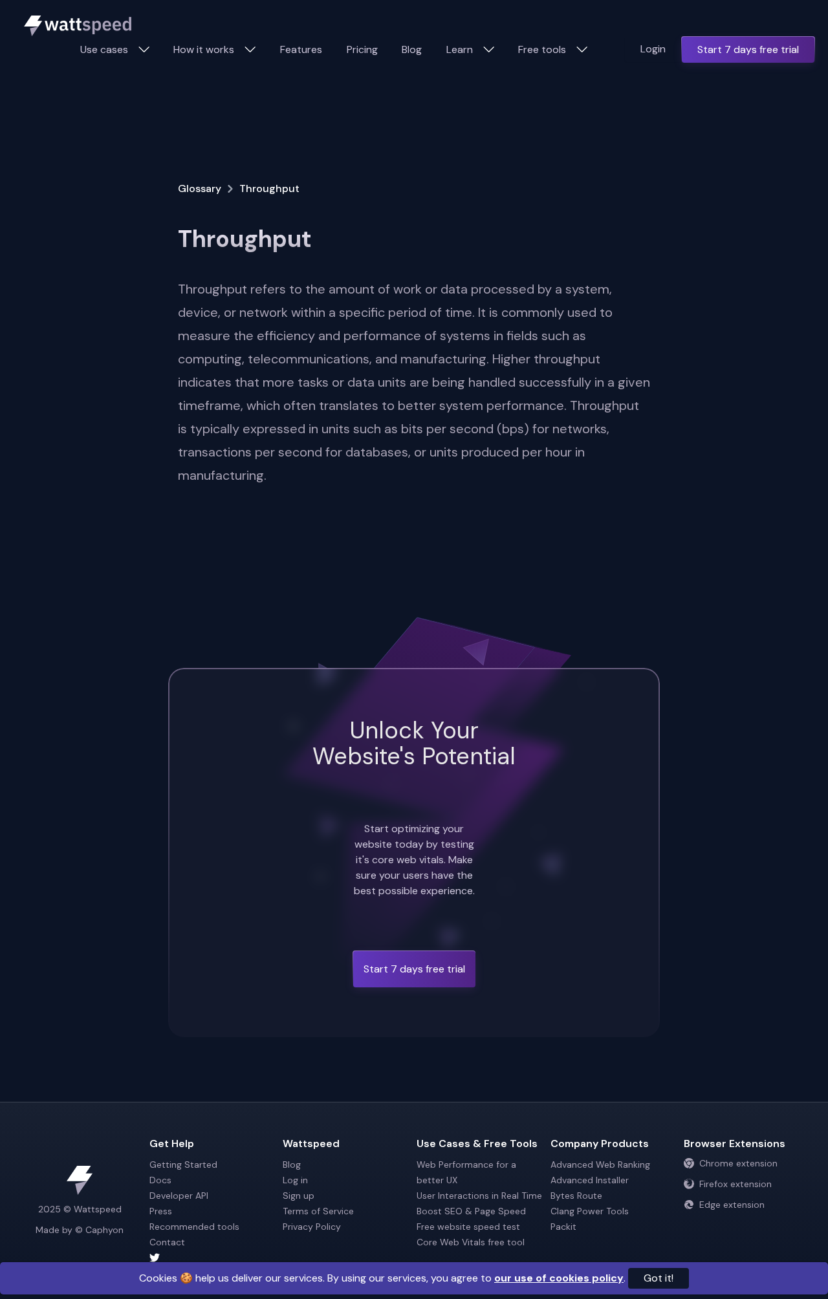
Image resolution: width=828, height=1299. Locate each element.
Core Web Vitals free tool (471, 1242)
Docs (160, 1180)
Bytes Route (576, 1195)
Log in (295, 1180)
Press (160, 1211)
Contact (167, 1242)
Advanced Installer (589, 1180)
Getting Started (183, 1164)
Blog (412, 49)
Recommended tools (194, 1226)
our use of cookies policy (559, 1278)
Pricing (362, 49)
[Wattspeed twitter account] (213, 1257)
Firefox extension (735, 1184)
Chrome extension (738, 1163)
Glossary (199, 188)
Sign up (298, 1195)
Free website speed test (468, 1226)
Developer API (178, 1195)
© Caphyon (99, 1230)
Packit (563, 1226)
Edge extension (732, 1204)
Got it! (658, 1278)
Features (301, 49)
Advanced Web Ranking (600, 1164)
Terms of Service (318, 1211)
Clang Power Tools (589, 1211)
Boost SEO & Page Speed (471, 1211)
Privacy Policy (312, 1226)
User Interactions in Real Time (479, 1195)
